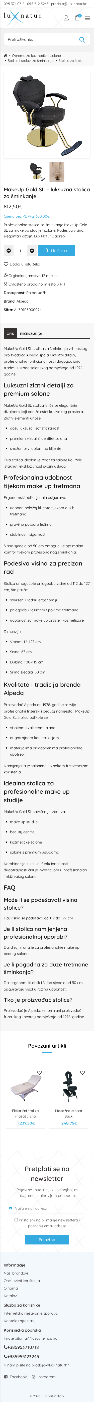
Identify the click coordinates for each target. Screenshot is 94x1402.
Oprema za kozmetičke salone (36, 55)
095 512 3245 (38, 4)
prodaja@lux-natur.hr (68, 4)
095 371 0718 (14, 4)
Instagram (47, 1376)
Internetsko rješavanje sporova (31, 1313)
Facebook (18, 1376)
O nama (11, 1288)
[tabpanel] (25, 1097)
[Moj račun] (67, 18)
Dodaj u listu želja (25, 264)
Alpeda (23, 301)
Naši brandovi (16, 1273)
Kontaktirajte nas (19, 1320)
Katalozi (11, 1295)
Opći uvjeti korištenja (22, 1280)
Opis (10, 334)
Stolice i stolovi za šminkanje (31, 60)
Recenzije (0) (31, 334)
